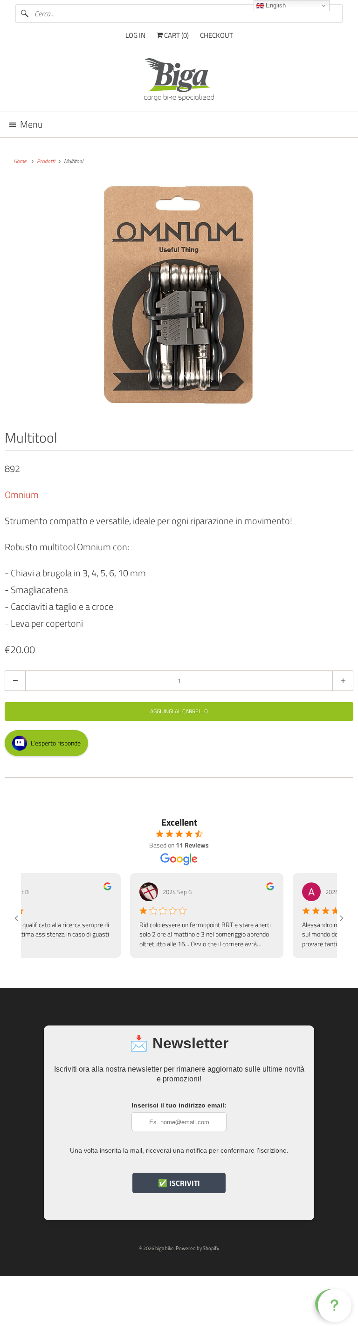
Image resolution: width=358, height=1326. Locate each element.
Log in (135, 35)
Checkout (216, 35)
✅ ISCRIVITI (179, 1183)
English (275, 5)
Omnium (22, 494)
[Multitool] (179, 295)
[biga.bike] (179, 81)
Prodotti (46, 161)
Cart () (176, 35)
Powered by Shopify (197, 1248)
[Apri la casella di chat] (333, 1304)
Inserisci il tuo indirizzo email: (179, 1105)
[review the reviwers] (96, 888)
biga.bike (164, 1248)
